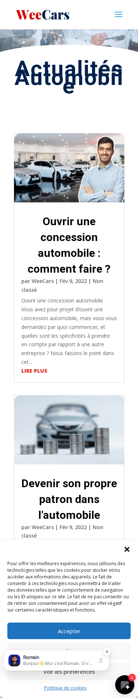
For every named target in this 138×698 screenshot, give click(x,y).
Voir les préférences (69, 671)
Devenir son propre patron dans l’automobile (69, 499)
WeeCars (43, 280)
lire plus (34, 370)
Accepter (69, 631)
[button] (127, 549)
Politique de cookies (65, 688)
